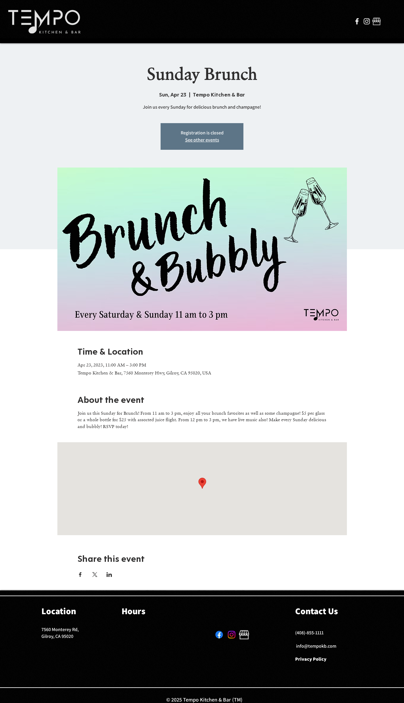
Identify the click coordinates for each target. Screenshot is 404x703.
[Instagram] (367, 21)
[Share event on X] (95, 574)
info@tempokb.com (316, 646)
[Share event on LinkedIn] (109, 574)
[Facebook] (357, 21)
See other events (202, 140)
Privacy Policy (311, 659)
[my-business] (376, 21)
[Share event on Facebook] (80, 574)
